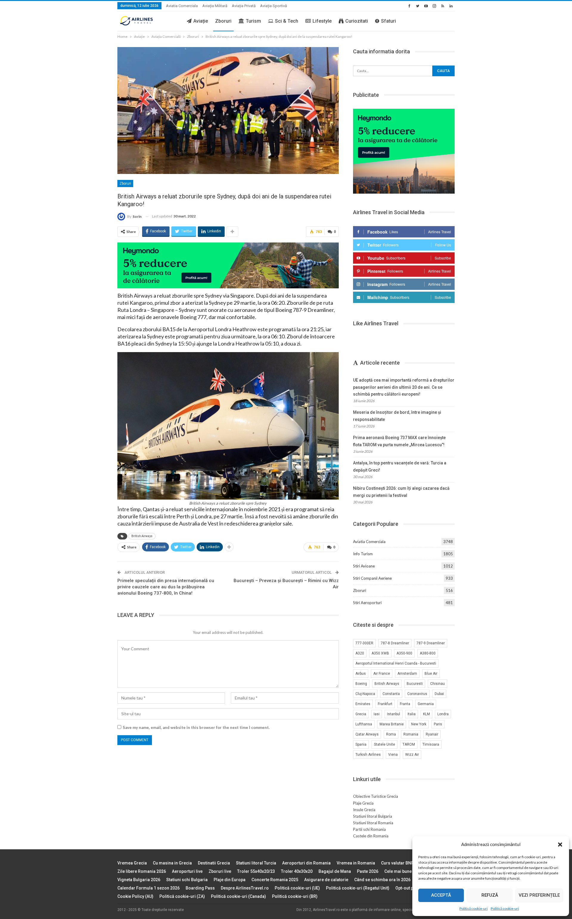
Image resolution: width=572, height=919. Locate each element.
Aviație (200, 21)
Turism (253, 21)
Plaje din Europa (229, 879)
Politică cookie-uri (473, 908)
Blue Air (431, 673)
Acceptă (441, 895)
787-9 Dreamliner (430, 643)
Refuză (489, 895)
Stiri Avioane (364, 566)
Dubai (439, 694)
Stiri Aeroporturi (367, 602)
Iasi (377, 714)
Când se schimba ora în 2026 (382, 879)
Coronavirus (417, 694)
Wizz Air (412, 754)
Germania (426, 704)
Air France (381, 673)
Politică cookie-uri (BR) (295, 896)
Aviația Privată (244, 6)
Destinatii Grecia (214, 863)
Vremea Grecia (132, 863)
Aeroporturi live (187, 871)
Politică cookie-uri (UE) (297, 888)
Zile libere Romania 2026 (141, 871)
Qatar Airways (367, 734)
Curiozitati (356, 21)
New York (418, 724)
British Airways (142, 536)
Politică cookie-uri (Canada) (238, 896)
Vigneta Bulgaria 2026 (138, 879)
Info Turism (363, 553)
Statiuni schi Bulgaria (187, 879)
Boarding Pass (200, 888)
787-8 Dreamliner (395, 643)
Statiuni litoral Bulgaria (372, 816)
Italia (412, 714)
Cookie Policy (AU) (135, 896)
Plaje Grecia (363, 803)
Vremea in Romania (356, 863)
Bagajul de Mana (334, 871)
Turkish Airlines (368, 754)
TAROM (408, 744)
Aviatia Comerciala (182, 6)
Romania (410, 734)
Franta (405, 704)
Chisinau (437, 684)
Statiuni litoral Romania (373, 822)
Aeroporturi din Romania (306, 863)
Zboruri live (220, 871)
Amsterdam (407, 673)
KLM (426, 714)
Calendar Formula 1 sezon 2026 (148, 888)
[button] (560, 845)
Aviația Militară (214, 6)
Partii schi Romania (369, 829)
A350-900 (404, 653)
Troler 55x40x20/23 (256, 871)
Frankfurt (385, 704)
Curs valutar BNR (397, 863)
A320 (359, 653)
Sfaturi (388, 21)
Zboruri (223, 21)
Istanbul (393, 714)
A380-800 (428, 653)
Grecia (360, 714)
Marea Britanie (392, 724)
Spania (360, 744)
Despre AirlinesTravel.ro (245, 888)
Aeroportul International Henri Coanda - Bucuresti (395, 663)
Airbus (360, 673)
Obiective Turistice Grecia (375, 796)
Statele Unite (384, 744)
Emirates (362, 704)
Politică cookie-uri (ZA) (182, 896)
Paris (438, 724)
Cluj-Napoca (365, 694)
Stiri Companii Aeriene (372, 578)
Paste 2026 (367, 871)
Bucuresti (415, 684)
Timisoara (430, 744)
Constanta (391, 694)
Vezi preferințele (539, 895)
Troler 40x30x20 (297, 871)
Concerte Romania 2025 (274, 879)
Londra (443, 714)
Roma (391, 734)
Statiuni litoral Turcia (256, 863)
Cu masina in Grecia (172, 863)
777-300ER (364, 643)
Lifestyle (322, 21)
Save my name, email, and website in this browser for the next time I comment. (196, 727)
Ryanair (432, 734)
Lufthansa (363, 724)
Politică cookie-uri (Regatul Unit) (357, 888)
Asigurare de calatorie (326, 879)
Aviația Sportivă (273, 6)
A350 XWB (380, 653)
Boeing (361, 684)
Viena (393, 754)
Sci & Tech (286, 21)
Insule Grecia (364, 809)
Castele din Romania (370, 836)
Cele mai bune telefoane (407, 871)
